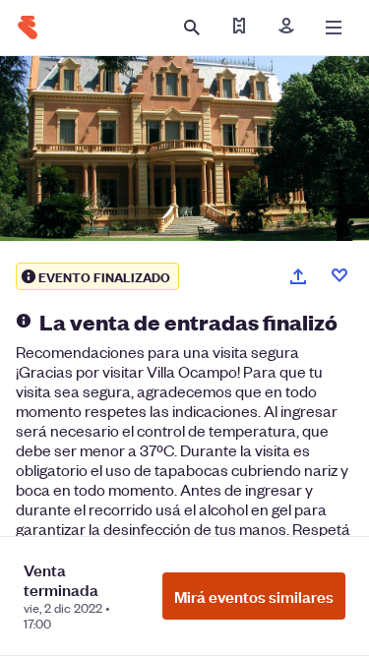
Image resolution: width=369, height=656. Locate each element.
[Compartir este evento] (298, 276)
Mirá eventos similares (254, 596)
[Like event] (339, 275)
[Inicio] (27, 27)
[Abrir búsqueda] (192, 27)
